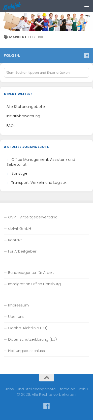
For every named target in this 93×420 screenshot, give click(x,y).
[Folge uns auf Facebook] (86, 55)
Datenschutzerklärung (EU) (32, 339)
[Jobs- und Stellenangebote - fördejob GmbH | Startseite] (14, 6)
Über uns (16, 316)
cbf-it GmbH (19, 228)
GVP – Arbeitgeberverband (33, 217)
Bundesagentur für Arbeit (31, 272)
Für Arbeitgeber (22, 251)
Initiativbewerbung (23, 115)
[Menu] (87, 6)
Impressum (18, 305)
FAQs (11, 125)
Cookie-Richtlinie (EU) (27, 327)
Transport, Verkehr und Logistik (38, 182)
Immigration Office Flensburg (34, 283)
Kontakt (15, 239)
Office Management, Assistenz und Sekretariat (40, 162)
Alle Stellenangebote (25, 106)
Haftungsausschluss (26, 350)
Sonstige (19, 173)
